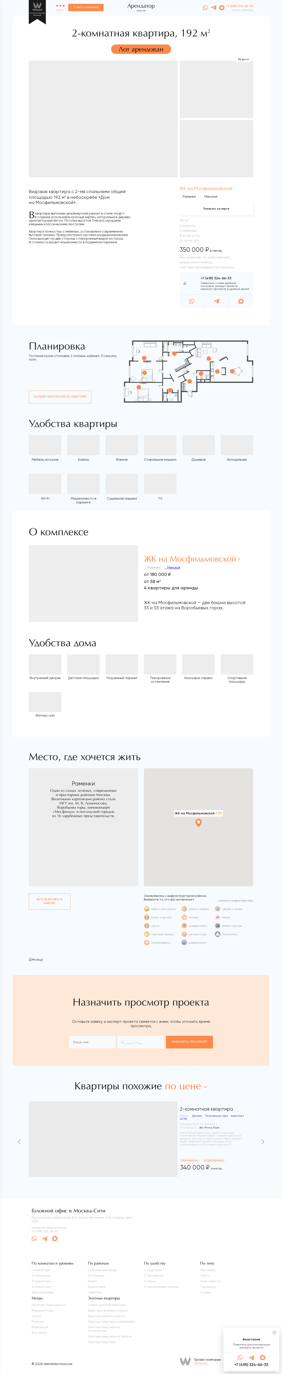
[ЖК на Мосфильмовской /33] (198, 833)
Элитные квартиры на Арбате (110, 1336)
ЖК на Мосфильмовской (206, 188)
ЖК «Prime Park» (209, 1127)
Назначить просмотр (189, 1041)
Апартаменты (210, 1281)
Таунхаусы (207, 1286)
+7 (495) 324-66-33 (216, 278)
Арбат (92, 1281)
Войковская (40, 1327)
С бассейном (153, 1275)
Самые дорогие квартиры (107, 1305)
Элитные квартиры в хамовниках (111, 1321)
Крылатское (97, 1286)
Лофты (205, 1275)
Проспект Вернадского (49, 1305)
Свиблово (95, 1292)
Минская (173, 567)
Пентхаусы (208, 1270)
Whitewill (200, 1363)
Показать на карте (216, 208)
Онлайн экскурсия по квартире (60, 396)
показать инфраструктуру (235, 900)
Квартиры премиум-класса (108, 1310)
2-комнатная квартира (206, 1109)
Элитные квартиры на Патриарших (104, 1329)
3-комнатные (41, 1281)
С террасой (153, 1270)
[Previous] (19, 1142)
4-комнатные (41, 1286)
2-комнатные (41, 1275)
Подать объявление (86, 7)
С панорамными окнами (161, 1286)
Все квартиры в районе (50, 901)
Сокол (36, 1316)
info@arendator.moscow (49, 1227)
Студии (205, 1292)
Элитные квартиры (102, 1342)
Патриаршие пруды (102, 1270)
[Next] (262, 1142)
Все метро (39, 1333)
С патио (150, 1281)
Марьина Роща (42, 1310)
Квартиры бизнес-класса (106, 1316)
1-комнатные (41, 1270)
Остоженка (96, 1275)
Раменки (189, 196)
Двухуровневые (43, 1292)
